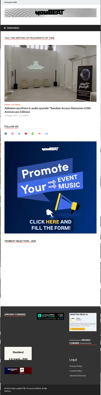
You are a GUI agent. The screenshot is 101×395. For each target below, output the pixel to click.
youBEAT (25, 115)
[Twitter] (19, 133)
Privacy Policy (75, 366)
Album (7, 104)
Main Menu (13, 28)
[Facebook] (5, 133)
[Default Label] (26, 133)
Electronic (16, 104)
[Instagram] (12, 133)
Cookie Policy (75, 370)
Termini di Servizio (77, 375)
